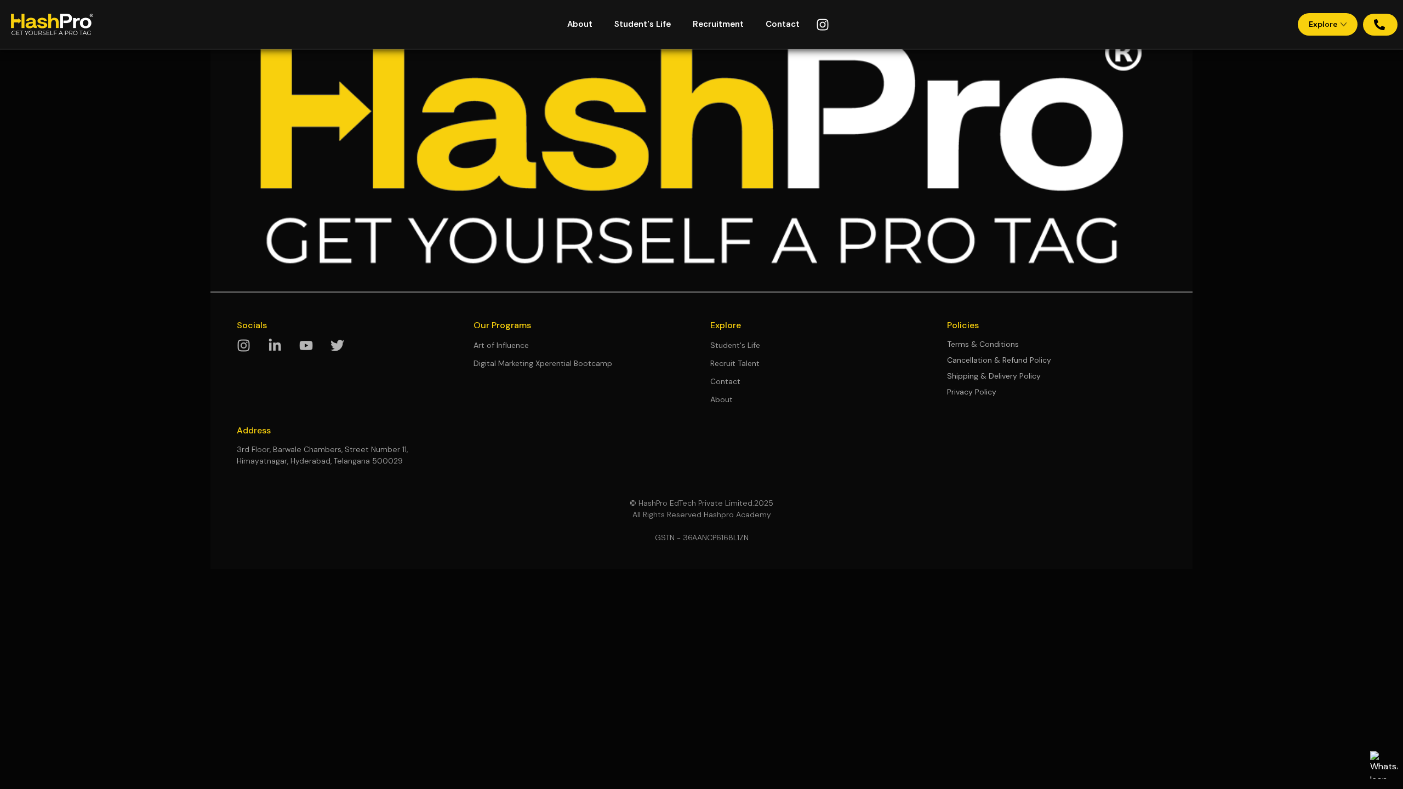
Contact (783, 24)
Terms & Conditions (983, 344)
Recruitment (718, 24)
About (579, 24)
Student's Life (642, 24)
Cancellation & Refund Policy (999, 360)
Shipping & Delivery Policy (994, 376)
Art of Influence (501, 345)
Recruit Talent (735, 363)
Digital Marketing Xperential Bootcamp (543, 363)
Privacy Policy (971, 392)
